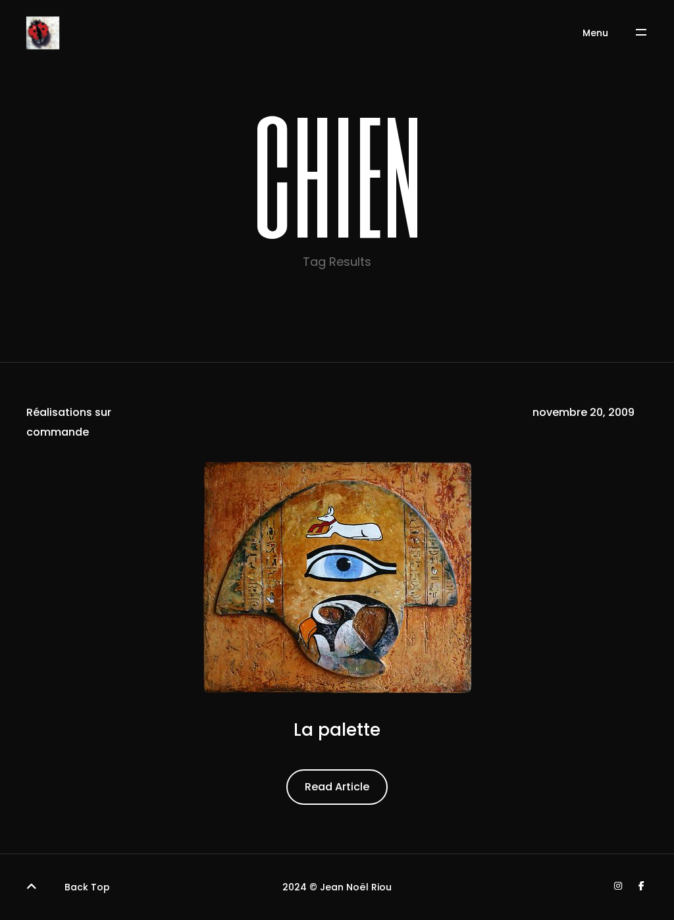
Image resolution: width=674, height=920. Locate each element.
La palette (337, 729)
